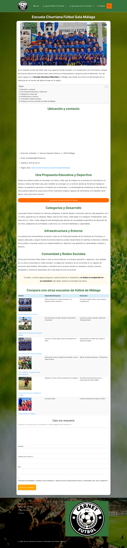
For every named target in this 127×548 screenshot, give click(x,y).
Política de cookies (24, 510)
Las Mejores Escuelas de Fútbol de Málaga (63, 200)
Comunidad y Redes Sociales (30, 99)
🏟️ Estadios (101, 6)
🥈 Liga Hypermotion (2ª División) (80, 6)
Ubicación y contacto (27, 89)
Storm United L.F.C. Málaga (27, 414)
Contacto (21, 513)
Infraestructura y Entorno (29, 96)
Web (19, 467)
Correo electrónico (26, 456)
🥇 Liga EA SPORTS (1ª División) (53, 6)
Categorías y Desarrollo (28, 94)
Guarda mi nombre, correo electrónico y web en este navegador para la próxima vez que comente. (63, 481)
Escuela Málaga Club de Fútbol (28, 314)
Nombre (21, 446)
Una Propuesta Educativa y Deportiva (33, 92)
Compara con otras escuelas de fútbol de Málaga (37, 101)
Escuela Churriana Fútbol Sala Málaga (30, 354)
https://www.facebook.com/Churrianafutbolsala (50, 168)
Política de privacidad (25, 507)
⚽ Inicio (36, 6)
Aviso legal (21, 503)
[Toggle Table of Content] (105, 86)
